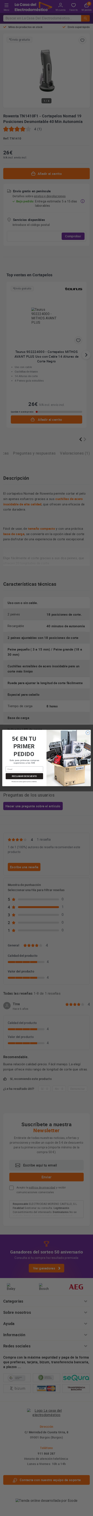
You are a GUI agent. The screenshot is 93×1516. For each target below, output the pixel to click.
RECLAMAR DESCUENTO (24, 776)
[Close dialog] (88, 733)
